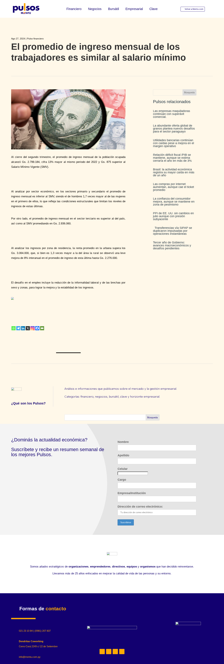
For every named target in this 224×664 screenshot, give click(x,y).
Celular (123, 468)
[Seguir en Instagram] (108, 651)
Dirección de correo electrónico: (140, 506)
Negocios (95, 9)
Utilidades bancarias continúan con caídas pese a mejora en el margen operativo (173, 143)
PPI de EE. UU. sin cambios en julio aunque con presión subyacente (173, 216)
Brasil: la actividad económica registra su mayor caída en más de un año (173, 172)
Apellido (123, 455)
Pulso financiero (35, 38)
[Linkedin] (23, 328)
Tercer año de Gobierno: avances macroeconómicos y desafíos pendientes (172, 245)
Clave (153, 9)
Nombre (123, 442)
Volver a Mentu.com (194, 9)
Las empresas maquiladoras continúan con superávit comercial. (171, 114)
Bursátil (113, 9)
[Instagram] (33, 328)
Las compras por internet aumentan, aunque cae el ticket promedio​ (173, 187)
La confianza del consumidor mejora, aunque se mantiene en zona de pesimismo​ (173, 201)
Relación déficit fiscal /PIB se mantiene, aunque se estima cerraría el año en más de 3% (172, 157)
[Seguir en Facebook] (121, 651)
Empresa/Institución (132, 493)
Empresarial (134, 9)
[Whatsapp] (13, 328)
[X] (28, 328)
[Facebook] (37, 328)
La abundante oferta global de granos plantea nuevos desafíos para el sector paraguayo (174, 128)
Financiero (73, 9)
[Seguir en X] (115, 651)
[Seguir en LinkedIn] (102, 651)
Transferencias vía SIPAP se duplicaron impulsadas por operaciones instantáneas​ (172, 230)
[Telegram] (18, 328)
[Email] (42, 328)
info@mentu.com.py (30, 656)
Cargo (122, 479)
